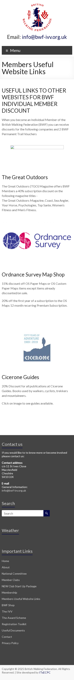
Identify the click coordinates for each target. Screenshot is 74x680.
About (6, 567)
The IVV (7, 611)
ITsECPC (45, 672)
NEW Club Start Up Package (19, 586)
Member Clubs (11, 580)
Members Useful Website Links (21, 598)
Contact (7, 636)
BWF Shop (8, 605)
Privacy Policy (10, 643)
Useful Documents (13, 630)
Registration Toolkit (14, 624)
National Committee (14, 573)
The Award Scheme (14, 617)
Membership (9, 592)
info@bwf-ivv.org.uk (44, 37)
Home (5, 561)
